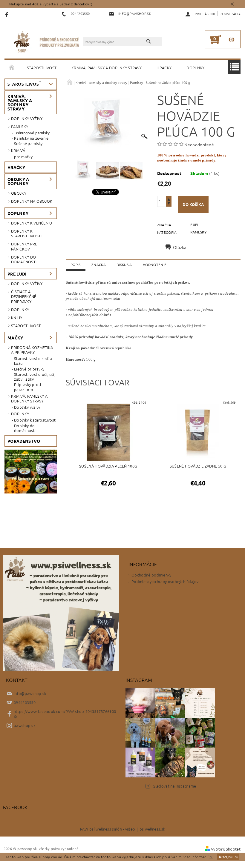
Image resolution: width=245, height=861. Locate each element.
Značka (98, 264)
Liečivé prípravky (29, 369)
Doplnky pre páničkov (24, 246)
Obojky (18, 193)
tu (211, 856)
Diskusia (124, 264)
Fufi (194, 224)
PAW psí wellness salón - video (107, 829)
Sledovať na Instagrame (174, 786)
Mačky (15, 337)
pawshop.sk (24, 725)
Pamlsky (19, 126)
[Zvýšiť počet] (169, 199)
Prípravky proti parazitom (27, 387)
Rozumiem (228, 856)
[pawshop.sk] (46, 42)
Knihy (16, 317)
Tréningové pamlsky (32, 132)
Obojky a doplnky (18, 181)
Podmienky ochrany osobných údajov (165, 581)
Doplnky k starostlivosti (26, 233)
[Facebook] (7, 14)
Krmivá (18, 150)
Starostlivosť (41, 67)
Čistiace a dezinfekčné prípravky (23, 296)
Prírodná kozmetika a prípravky (32, 350)
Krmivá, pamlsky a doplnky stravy (106, 67)
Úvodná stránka (11, 68)
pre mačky (23, 156)
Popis (76, 264)
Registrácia (230, 13)
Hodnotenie (154, 264)
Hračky (164, 67)
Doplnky (195, 67)
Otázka (179, 247)
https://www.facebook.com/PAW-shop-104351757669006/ (65, 713)
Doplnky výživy (26, 118)
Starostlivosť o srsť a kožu (33, 361)
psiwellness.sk (152, 829)
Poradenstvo (23, 441)
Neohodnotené (199, 144)
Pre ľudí (17, 273)
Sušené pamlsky (28, 143)
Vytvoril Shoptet (226, 849)
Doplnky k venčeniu (31, 223)
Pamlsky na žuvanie (31, 138)
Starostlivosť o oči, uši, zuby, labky (34, 377)
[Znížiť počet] (169, 204)
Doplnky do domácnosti (23, 259)
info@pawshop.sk (30, 693)
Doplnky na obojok (31, 201)
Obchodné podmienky (151, 575)
